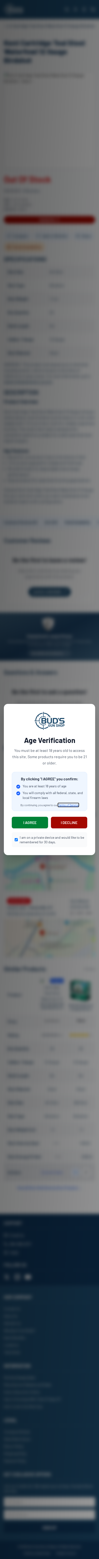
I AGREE (30, 822)
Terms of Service (68, 805)
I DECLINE (69, 822)
